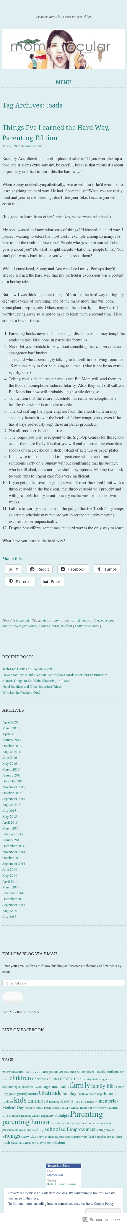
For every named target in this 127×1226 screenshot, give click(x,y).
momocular (33, 145)
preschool (106, 1123)
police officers (90, 1123)
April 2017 (10, 733)
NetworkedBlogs (58, 1165)
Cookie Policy (104, 1203)
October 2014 (12, 857)
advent (36, 1071)
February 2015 (12, 834)
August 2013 (11, 910)
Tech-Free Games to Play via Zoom (27, 668)
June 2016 (9, 757)
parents (55, 1123)
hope (100, 1094)
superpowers (79, 1136)
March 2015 (10, 828)
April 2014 (10, 881)
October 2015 (12, 792)
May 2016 (9, 763)
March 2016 (10, 769)
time (119, 1136)
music (39, 1108)
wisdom (66, 625)
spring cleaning (48, 1136)
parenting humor (26, 1121)
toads (55, 625)
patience (66, 1123)
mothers (30, 1108)
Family (71, 1184)
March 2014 (10, 887)
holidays (70, 1093)
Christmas (40, 1078)
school (52, 1128)
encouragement (45, 1086)
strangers (65, 1136)
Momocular (55, 1175)
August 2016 (11, 751)
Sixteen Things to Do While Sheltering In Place (35, 680)
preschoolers (10, 1130)
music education (54, 1108)
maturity (92, 1101)
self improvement (25, 625)
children (20, 1077)
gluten (12, 1094)
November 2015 (13, 786)
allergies (48, 1072)
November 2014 (13, 851)
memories (109, 1100)
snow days (29, 1136)
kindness (37, 1100)
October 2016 (12, 745)
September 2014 (13, 863)
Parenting (86, 1113)
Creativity (85, 1079)
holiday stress (87, 1094)
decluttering (9, 1087)
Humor (60, 1184)
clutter (54, 1078)
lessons (69, 620)
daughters (105, 1079)
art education (67, 1072)
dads (95, 1079)
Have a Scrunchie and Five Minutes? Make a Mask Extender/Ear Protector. (54, 674)
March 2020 (10, 728)
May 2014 (9, 875)
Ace (27, 1072)
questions (25, 1130)
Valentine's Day (32, 1143)
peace (76, 1123)
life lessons (84, 620)
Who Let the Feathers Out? (21, 692)
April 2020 (10, 722)
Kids (50, 1184)
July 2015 (9, 810)
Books (101, 1072)
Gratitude (50, 1092)
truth (6, 1142)
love (83, 1101)
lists (96, 620)
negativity (47, 1115)
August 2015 (11, 804)
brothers (112, 1071)
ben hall (91, 1072)
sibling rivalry (105, 1130)
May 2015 (9, 816)
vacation (16, 1143)
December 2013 (13, 898)
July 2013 (9, 916)
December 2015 (13, 781)
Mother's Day (13, 1107)
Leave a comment (87, 625)
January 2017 (11, 739)
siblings (44, 625)
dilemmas (24, 1087)
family (47, 620)
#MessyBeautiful (13, 1072)
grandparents (27, 1093)
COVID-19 (69, 1078)
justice (7, 1101)
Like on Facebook (23, 1029)
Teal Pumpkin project (101, 1136)
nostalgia (61, 1115)
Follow (13, 997)
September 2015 (13, 798)
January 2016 (11, 775)
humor (58, 620)
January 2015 (11, 839)
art (56, 1071)
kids (20, 1099)
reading (38, 1129)
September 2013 (13, 904)
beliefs (81, 1072)
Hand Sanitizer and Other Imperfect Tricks (32, 686)
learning (54, 1101)
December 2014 (13, 845)
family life (23, 620)
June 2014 (9, 869)
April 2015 (10, 822)
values (47, 1143)
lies (77, 1101)
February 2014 (12, 892)
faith (65, 1086)
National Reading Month (24, 1115)
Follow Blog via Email (30, 953)
